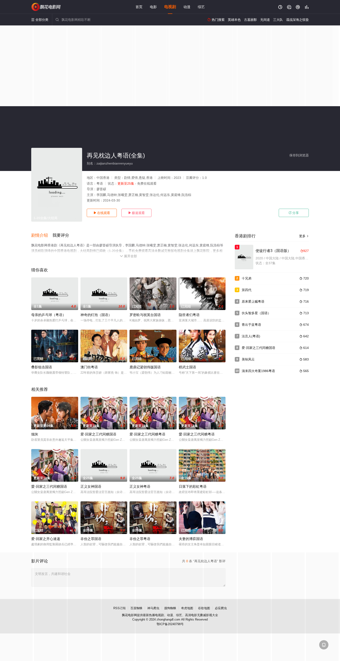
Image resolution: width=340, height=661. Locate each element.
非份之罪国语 (90, 539)
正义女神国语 (90, 486)
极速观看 (136, 213)
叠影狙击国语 (41, 367)
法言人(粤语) (251, 336)
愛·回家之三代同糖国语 (49, 486)
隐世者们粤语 (189, 315)
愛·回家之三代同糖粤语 (197, 434)
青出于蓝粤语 (251, 324)
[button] (42, 235)
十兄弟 (246, 278)
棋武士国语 (187, 367)
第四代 (246, 290)
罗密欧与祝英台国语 (145, 315)
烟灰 (34, 434)
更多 (304, 236)
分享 (294, 213)
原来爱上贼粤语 (253, 301)
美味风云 (248, 359)
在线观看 (101, 213)
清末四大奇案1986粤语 (258, 371)
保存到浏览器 (299, 155)
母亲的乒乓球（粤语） (48, 315)
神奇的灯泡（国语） (96, 315)
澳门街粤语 (89, 367)
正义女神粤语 (140, 486)
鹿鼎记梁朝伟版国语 (145, 367)
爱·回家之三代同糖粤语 (147, 434)
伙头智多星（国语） (256, 313)
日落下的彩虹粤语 (193, 486)
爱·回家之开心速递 (45, 539)
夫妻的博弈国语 (191, 539)
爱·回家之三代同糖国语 (98, 434)
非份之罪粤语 (140, 539)
